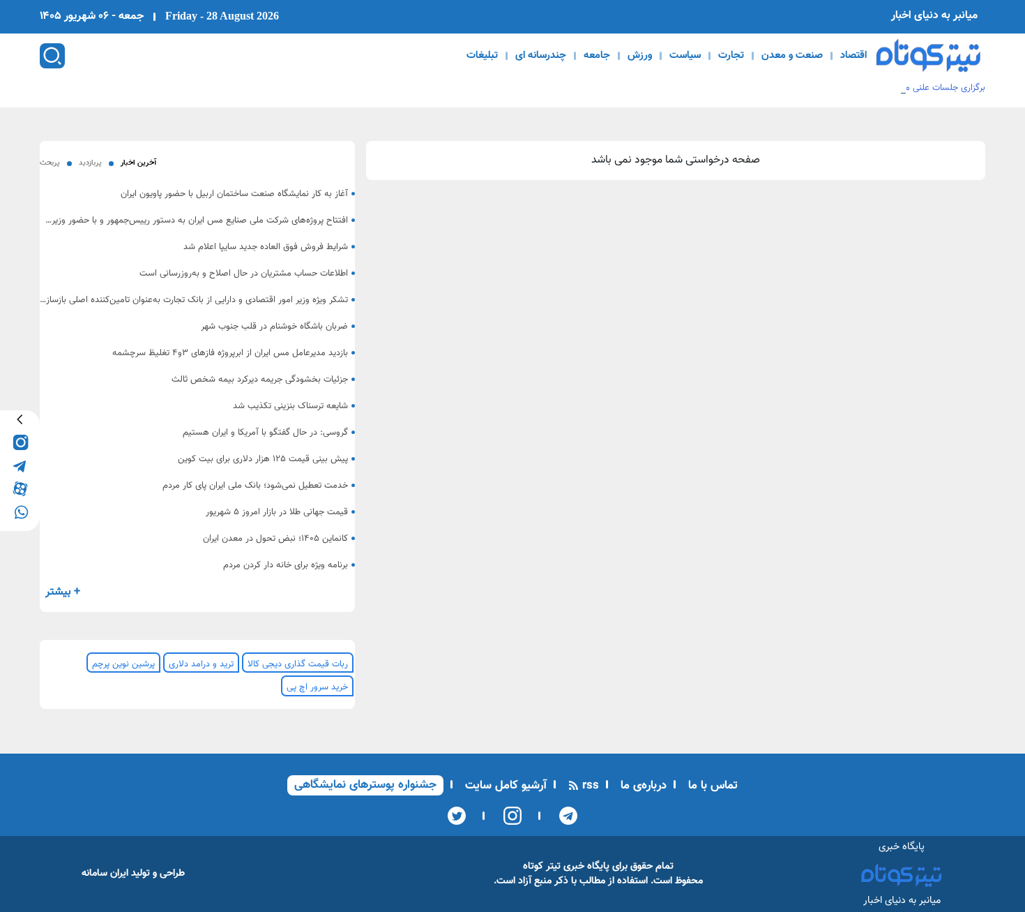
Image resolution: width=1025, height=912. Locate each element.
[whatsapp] (20, 511)
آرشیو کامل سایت (504, 786)
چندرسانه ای (540, 55)
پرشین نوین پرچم (123, 664)
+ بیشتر (62, 592)
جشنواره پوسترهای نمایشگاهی (365, 785)
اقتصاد (853, 55)
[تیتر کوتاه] (928, 55)
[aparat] (20, 488)
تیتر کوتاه (542, 866)
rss (589, 786)
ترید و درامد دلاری (201, 664)
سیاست (685, 55)
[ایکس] (457, 816)
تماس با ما (711, 786)
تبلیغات (482, 55)
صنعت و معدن (792, 55)
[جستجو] (52, 55)
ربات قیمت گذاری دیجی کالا (298, 664)
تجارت (731, 55)
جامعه (597, 55)
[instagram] (20, 442)
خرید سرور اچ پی (317, 687)
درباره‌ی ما (642, 786)
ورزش (640, 55)
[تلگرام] (563, 816)
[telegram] (20, 465)
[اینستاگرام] (508, 816)
